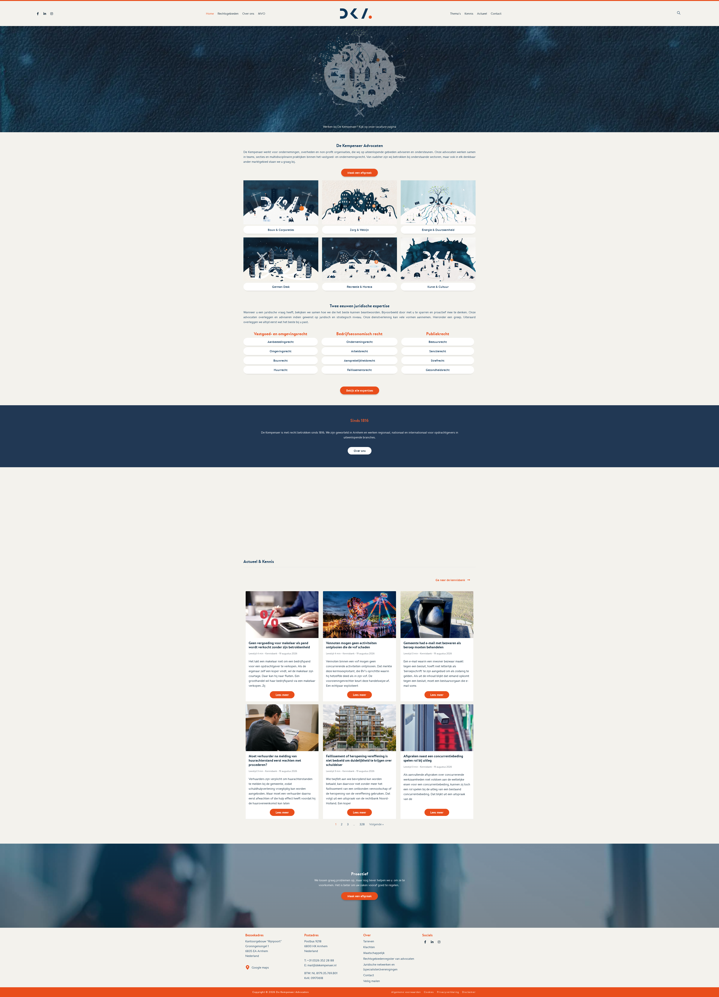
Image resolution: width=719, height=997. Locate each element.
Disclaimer (469, 992)
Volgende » (376, 824)
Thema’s (455, 14)
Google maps (260, 967)
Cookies (429, 992)
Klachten (369, 947)
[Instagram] (52, 14)
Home (210, 14)
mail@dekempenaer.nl (321, 965)
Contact (496, 14)
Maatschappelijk (374, 953)
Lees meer (282, 695)
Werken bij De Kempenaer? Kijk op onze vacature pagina (359, 127)
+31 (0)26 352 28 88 (320, 960)
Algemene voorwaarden (406, 992)
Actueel (482, 14)
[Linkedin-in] (45, 14)
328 (362, 824)
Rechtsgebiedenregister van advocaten (388, 959)
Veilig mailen (371, 981)
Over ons (248, 14)
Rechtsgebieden (228, 14)
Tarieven (368, 941)
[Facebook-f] (38, 14)
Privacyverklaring (448, 992)
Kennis (469, 14)
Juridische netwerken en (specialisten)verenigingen (380, 967)
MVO (261, 14)
